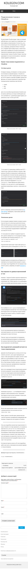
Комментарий (5, 483)
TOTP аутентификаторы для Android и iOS (20, 467)
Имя (2, 500)
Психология (3, 539)
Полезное (3, 536)
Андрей (7, 21)
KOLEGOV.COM (14, 3)
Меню (14, 11)
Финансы (3, 544)
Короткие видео (5, 534)
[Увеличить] (25, 103)
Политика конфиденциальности (8, 550)
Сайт (2, 513)
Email (2, 507)
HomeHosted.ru (8, 456)
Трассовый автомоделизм (7, 558)
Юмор (2, 546)
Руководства (4, 541)
